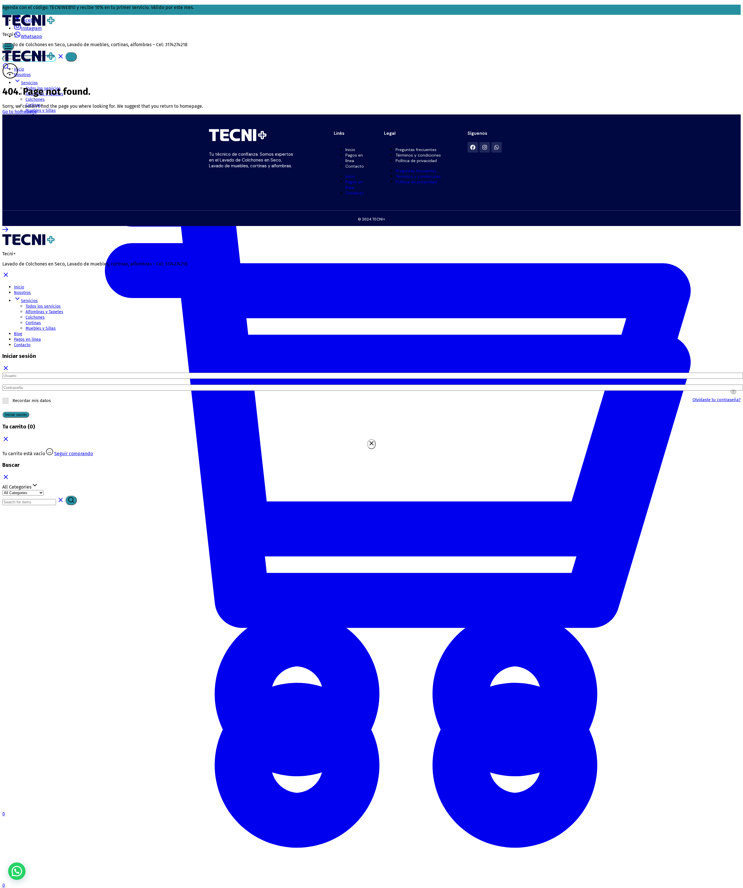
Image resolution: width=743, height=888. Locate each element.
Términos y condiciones (418, 155)
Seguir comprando (73, 453)
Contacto (354, 166)
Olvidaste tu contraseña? (716, 399)
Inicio (19, 69)
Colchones (35, 317)
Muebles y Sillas (41, 328)
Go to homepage (19, 111)
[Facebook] (473, 147)
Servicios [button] (29, 300)
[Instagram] (484, 147)
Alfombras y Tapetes (44, 311)
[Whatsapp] (496, 147)
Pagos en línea (354, 158)
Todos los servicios (43, 306)
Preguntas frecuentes (416, 149)
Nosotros (22, 292)
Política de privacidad (416, 160)
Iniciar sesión (16, 414)
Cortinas (33, 322)
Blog (18, 333)
